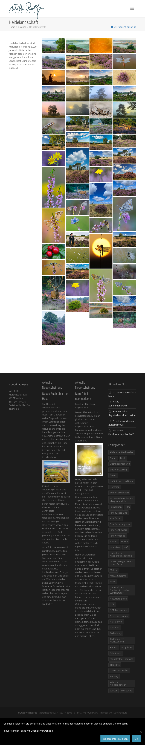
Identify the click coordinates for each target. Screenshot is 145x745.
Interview (115, 547)
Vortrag (114, 676)
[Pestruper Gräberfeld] (77, 271)
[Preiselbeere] (53, 251)
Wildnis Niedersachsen (118, 683)
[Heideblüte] (77, 304)
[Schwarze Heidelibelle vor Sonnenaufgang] (100, 251)
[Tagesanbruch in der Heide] (100, 310)
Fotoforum (115, 518)
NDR (112, 604)
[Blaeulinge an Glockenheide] (124, 214)
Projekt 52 (126, 647)
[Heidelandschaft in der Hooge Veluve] (100, 61)
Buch (123, 458)
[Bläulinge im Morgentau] (53, 225)
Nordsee (114, 627)
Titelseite (115, 664)
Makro (113, 570)
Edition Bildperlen (119, 492)
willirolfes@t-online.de (124, 26)
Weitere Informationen (115, 738)
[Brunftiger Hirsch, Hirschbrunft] (77, 191)
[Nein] (140, 732)
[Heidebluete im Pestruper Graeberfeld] (77, 123)
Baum (113, 458)
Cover (113, 475)
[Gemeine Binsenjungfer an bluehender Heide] (53, 267)
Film (128, 506)
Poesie (113, 647)
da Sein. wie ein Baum (122, 481)
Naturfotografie (118, 598)
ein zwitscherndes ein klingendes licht (122, 500)
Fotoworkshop (117, 535)
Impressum (106, 712)
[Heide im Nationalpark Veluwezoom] (53, 45)
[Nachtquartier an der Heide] (100, 285)
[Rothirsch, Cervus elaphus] (124, 126)
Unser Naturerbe (119, 670)
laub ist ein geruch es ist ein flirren (121, 563)
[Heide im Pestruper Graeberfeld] (100, 126)
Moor (113, 581)
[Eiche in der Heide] (53, 328)
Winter (113, 690)
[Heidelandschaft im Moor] (77, 239)
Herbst (113, 541)
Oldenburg (115, 633)
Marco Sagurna (118, 575)
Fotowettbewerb (118, 529)
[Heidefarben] (77, 287)
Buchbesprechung (120, 463)
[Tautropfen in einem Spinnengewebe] (77, 255)
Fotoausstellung (118, 512)
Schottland (115, 653)
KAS (126, 547)
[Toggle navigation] (132, 8)
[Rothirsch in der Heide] (124, 320)
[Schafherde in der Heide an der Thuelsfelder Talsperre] (53, 77)
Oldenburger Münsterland (117, 640)
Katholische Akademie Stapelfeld (121, 554)
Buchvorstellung (118, 469)
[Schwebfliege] (100, 225)
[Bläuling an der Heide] (77, 223)
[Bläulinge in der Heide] (124, 287)
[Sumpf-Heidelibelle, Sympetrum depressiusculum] (124, 61)
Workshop (126, 690)
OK (136, 738)
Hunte (124, 541)
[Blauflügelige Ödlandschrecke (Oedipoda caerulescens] (100, 110)
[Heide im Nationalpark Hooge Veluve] (77, 61)
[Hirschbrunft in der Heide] (53, 293)
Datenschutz (120, 712)
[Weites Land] (124, 304)
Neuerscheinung (119, 616)
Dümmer (114, 486)
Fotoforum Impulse (120, 524)
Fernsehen (116, 506)
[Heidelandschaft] (124, 239)
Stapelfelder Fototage (121, 658)
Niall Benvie (116, 621)
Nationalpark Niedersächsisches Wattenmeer (120, 590)
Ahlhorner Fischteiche (121, 452)
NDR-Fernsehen (118, 610)
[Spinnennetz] (124, 271)
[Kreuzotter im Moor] (53, 126)
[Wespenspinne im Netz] (124, 255)
